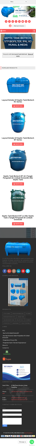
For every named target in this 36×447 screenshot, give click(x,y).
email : (4, 397)
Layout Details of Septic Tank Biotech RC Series (18, 101)
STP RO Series (6, 313)
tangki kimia (15, 323)
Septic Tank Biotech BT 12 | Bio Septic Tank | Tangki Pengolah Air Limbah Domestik (18, 218)
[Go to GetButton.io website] (32, 445)
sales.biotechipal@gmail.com (19, 399)
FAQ (3, 330)
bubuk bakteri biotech (9, 316)
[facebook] (9, 21)
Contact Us (5, 348)
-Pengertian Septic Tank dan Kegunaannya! (14, 342)
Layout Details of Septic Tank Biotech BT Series (18, 139)
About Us (5, 345)
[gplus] (12, 21)
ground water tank (8, 320)
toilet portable (25, 323)
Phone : (4, 391)
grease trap (21, 316)
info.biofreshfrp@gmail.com (19, 397)
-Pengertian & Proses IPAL (9, 340)
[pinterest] (29, 21)
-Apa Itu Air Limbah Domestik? (10, 333)
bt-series (28, 313)
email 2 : (4, 399)
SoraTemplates (28, 433)
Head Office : (5, 386)
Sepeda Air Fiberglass (18, 313)
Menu (4, 30)
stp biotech (6, 323)
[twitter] (6, 21)
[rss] (19, 21)
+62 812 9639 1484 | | (17, 391)
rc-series (28, 320)
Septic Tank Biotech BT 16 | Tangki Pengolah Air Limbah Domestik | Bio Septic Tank (18, 178)
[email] (22, 21)
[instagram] (16, 21)
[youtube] (26, 21)
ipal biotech (20, 320)
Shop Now (19, 106)
